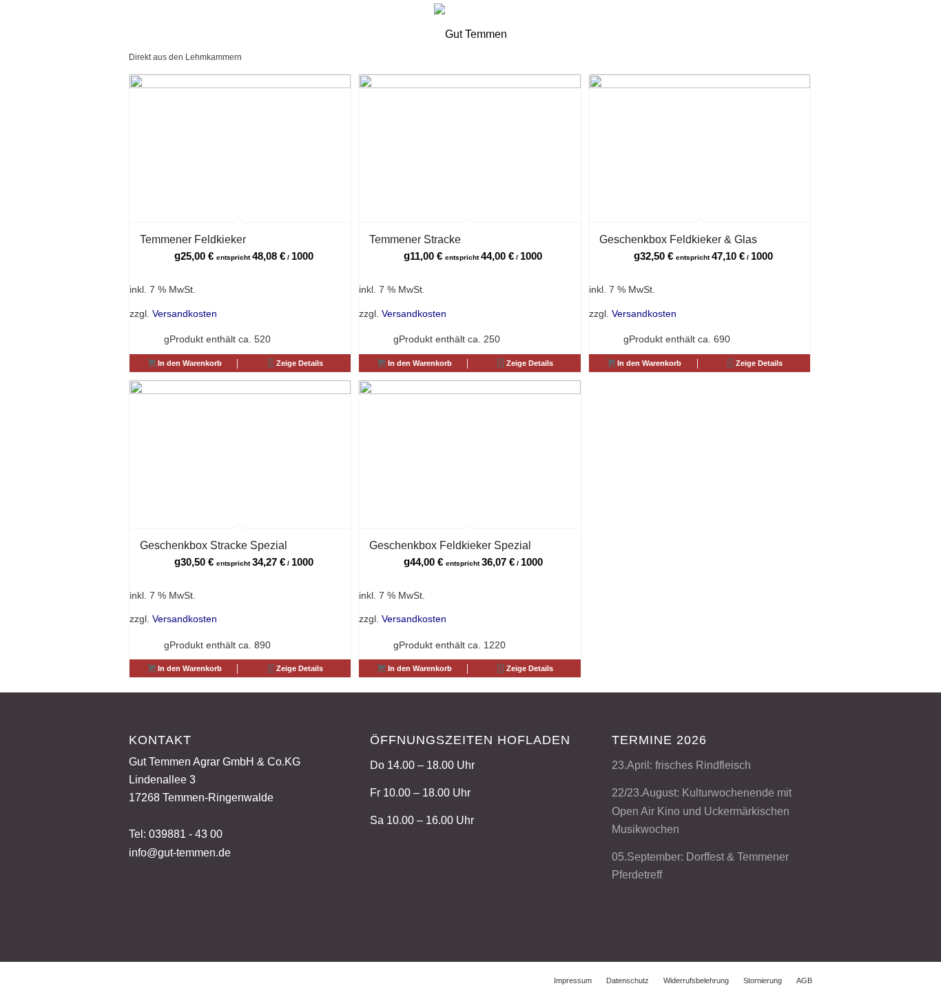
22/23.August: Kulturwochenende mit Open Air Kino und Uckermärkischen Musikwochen (702, 811)
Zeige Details (298, 363)
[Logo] (470, 31)
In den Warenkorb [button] (189, 363)
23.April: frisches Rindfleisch (681, 765)
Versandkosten (184, 313)
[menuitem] (573, 980)
